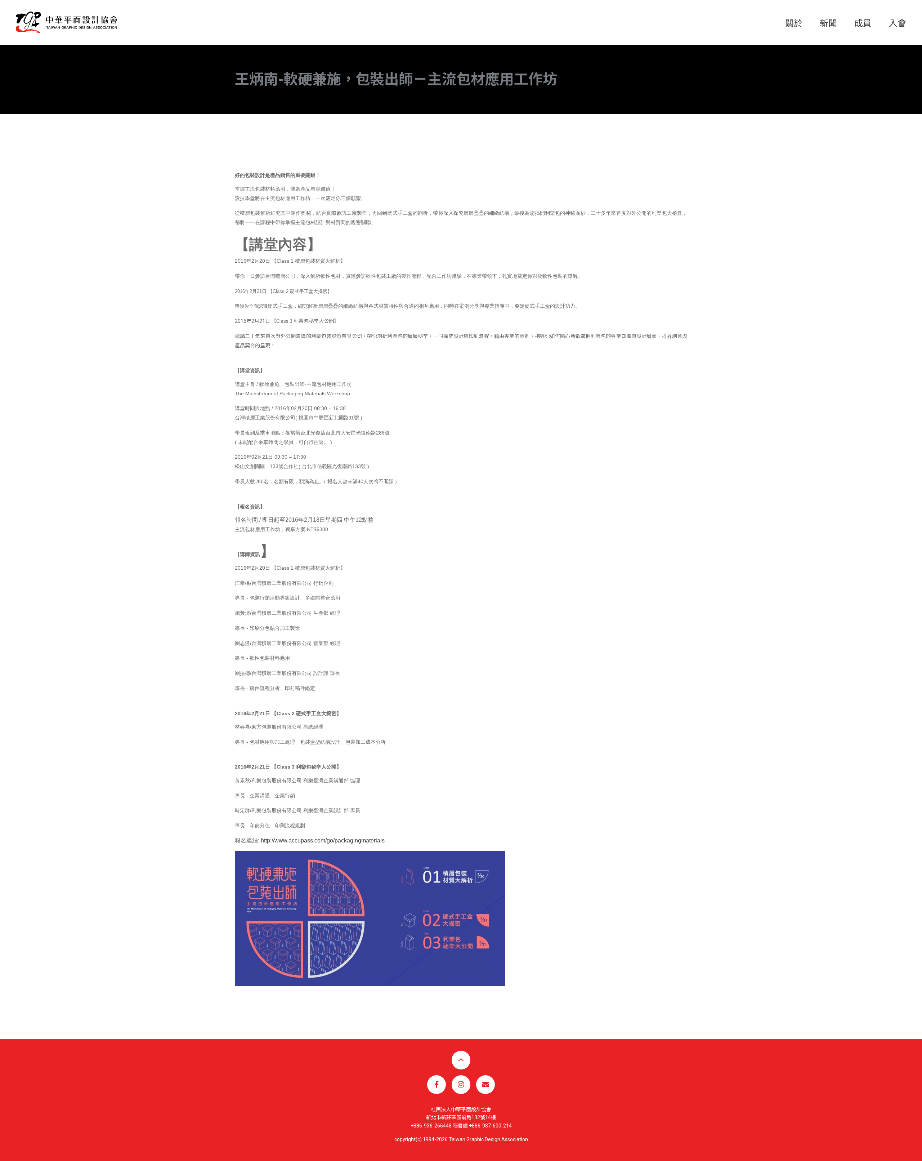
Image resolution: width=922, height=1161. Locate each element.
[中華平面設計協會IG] (461, 1084)
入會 (897, 23)
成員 (863, 23)
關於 (793, 23)
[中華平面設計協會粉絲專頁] (436, 1084)
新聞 (828, 23)
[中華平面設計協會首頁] (66, 22)
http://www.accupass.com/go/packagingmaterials (323, 840)
